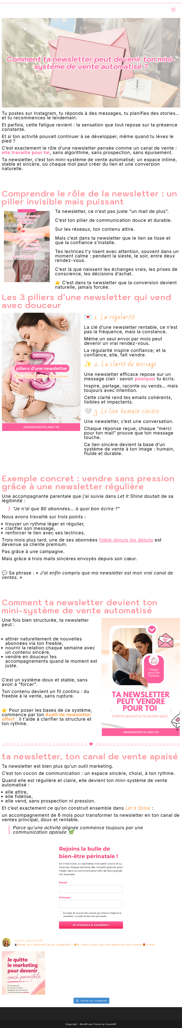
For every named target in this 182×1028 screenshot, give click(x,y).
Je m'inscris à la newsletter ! (91, 925)
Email (63, 882)
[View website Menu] (173, 10)
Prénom (65, 897)
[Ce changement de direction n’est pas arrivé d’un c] (23, 973)
